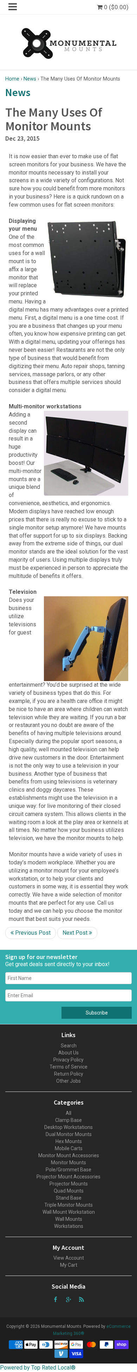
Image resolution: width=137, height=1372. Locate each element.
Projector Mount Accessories (68, 1176)
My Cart (68, 1265)
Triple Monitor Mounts (68, 1205)
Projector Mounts (69, 1184)
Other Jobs (68, 1081)
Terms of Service (68, 1067)
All (68, 1113)
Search (69, 1045)
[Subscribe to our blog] (81, 1299)
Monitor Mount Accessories (68, 1155)
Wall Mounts (68, 1219)
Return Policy (68, 1074)
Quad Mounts (69, 1191)
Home (12, 79)
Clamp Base (68, 1120)
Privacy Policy (68, 1060)
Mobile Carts (69, 1148)
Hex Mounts (69, 1141)
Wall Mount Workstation (69, 1212)
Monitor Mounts (68, 1162)
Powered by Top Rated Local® (38, 1367)
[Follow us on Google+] (68, 1299)
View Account (68, 1258)
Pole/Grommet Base (68, 1169)
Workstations (68, 1226)
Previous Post (32, 932)
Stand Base (68, 1198)
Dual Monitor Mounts (69, 1134)
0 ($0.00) (116, 7)
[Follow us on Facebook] (55, 1299)
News (30, 79)
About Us (68, 1052)
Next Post (76, 932)
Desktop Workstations (68, 1127)
